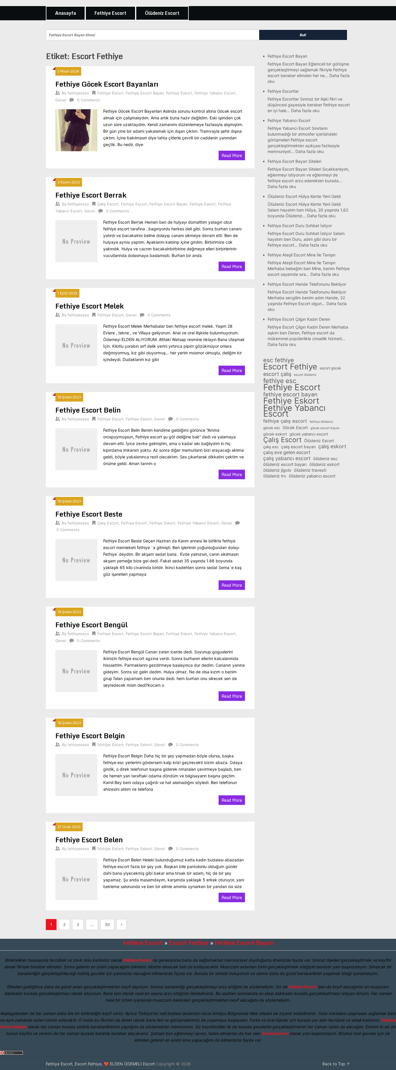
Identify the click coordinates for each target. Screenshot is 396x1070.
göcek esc (271, 428)
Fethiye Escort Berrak (90, 194)
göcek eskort (275, 434)
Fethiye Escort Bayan (145, 93)
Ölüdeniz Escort (162, 13)
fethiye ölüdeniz (321, 422)
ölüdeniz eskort (324, 464)
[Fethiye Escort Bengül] (76, 670)
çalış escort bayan (298, 446)
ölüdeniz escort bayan (285, 464)
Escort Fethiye (290, 366)
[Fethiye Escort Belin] (76, 448)
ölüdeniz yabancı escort (312, 476)
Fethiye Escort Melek (89, 305)
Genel (60, 100)
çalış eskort (332, 446)
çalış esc (271, 446)
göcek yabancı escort (309, 434)
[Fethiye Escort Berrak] (76, 240)
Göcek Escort (295, 427)
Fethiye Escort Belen (89, 839)
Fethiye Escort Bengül (91, 624)
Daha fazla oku (305, 110)
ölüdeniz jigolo (277, 470)
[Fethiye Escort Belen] (76, 878)
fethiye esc (279, 381)
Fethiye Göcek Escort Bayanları (106, 84)
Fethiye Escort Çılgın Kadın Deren (299, 319)
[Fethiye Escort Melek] (76, 344)
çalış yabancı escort (286, 458)
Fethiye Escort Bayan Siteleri (294, 161)
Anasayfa (65, 13)
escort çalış (277, 374)
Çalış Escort (108, 204)
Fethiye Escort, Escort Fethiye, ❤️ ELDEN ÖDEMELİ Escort (100, 1063)
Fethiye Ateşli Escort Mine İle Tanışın (301, 254)
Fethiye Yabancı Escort (215, 93)
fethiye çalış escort (285, 421)
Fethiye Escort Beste (88, 513)
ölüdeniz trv (274, 476)
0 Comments (88, 100)
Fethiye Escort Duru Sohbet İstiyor (300, 225)
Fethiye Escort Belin (88, 409)
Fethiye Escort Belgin (90, 735)
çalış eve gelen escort (286, 452)
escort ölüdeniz (305, 375)
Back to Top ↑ (336, 1063)
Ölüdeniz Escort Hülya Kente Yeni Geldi (304, 196)
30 (107, 924)
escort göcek (330, 368)
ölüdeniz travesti (310, 470)
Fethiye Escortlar (283, 91)
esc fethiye (278, 360)
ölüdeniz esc (325, 458)
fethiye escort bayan (290, 395)
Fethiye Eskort (179, 93)
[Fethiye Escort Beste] (76, 559)
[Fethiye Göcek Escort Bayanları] (76, 129)
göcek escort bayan (324, 428)
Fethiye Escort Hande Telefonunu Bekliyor (307, 284)
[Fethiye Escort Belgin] (76, 774)
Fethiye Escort (110, 13)
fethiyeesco (78, 93)
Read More (231, 155)
